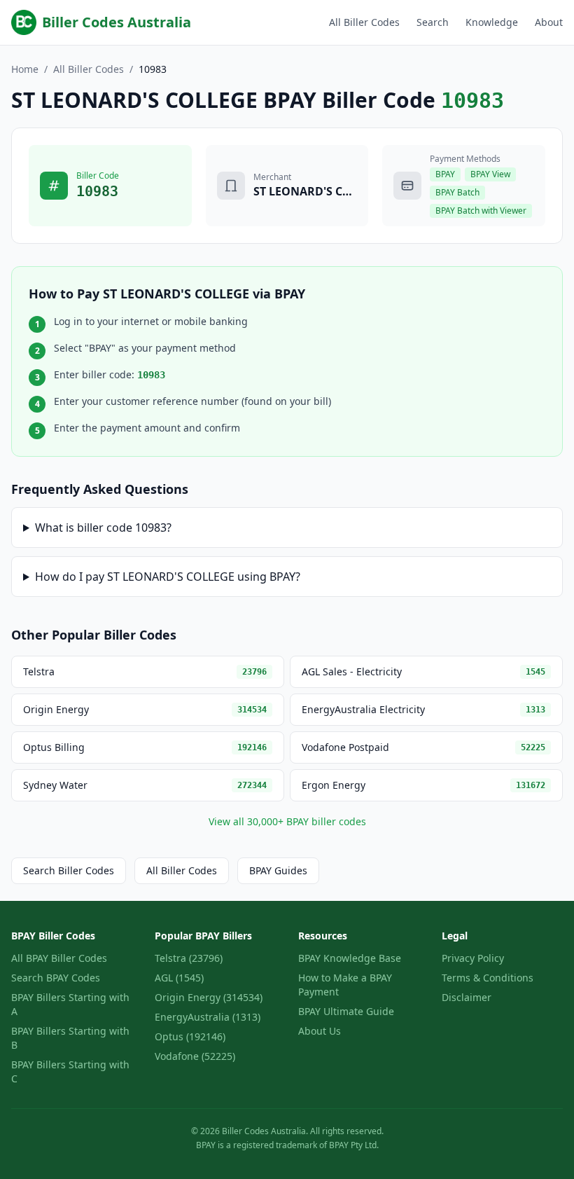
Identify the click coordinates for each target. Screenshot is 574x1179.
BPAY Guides (278, 870)
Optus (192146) (190, 1036)
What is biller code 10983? (103, 527)
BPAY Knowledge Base (349, 958)
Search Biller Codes (68, 870)
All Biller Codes (364, 22)
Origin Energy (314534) (208, 997)
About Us (319, 1030)
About (549, 22)
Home (24, 69)
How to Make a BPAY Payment (345, 984)
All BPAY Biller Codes (59, 958)
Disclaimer (466, 997)
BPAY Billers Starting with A (70, 1004)
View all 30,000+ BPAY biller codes (287, 821)
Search (432, 22)
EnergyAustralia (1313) (207, 1016)
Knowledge (491, 22)
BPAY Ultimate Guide (346, 1011)
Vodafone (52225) (195, 1056)
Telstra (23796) (189, 958)
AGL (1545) (179, 977)
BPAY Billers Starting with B (70, 1038)
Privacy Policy (473, 958)
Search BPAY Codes (55, 977)
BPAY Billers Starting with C (70, 1071)
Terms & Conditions (487, 977)
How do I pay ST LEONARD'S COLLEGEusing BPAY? (167, 576)
